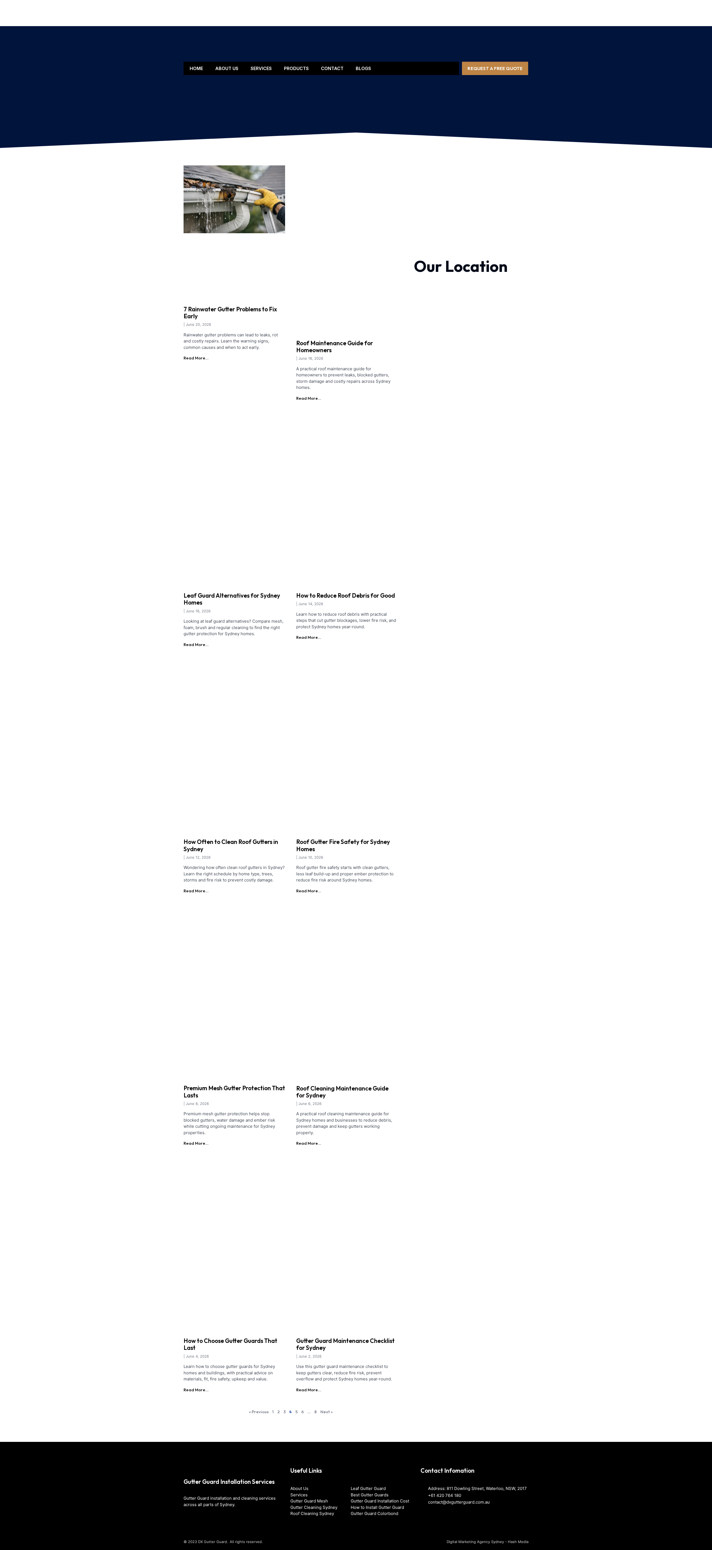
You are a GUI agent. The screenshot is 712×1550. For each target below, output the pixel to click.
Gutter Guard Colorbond (374, 1513)
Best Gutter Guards (370, 1494)
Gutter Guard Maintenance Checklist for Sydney (345, 1344)
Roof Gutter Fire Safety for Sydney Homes (343, 845)
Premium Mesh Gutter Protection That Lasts (234, 1091)
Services (261, 68)
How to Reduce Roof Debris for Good (345, 595)
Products (296, 68)
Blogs (363, 68)
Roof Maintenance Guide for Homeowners (334, 346)
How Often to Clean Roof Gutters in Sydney (231, 845)
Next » (326, 1411)
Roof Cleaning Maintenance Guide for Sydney (342, 1092)
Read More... (196, 358)
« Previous (259, 1411)
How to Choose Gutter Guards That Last (230, 1344)
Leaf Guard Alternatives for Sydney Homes (232, 599)
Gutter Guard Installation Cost (380, 1501)
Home (196, 68)
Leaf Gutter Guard (368, 1488)
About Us (226, 68)
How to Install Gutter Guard (377, 1507)
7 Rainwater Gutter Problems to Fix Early (230, 312)
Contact (332, 68)
